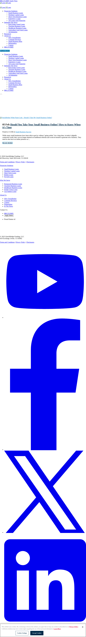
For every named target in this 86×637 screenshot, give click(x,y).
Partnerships (8, 204)
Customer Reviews (10, 200)
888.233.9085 (4, 1)
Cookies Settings (22, 633)
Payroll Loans (8, 177)
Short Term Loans (10, 173)
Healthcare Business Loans (13, 188)
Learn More (57, 629)
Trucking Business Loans (12, 186)
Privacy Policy (20, 162)
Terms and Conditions (7, 162)
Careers (6, 202)
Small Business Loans (11, 169)
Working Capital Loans (12, 171)
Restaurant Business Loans (13, 184)
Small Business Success (23, 132)
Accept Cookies (37, 633)
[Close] (82, 627)
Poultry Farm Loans (10, 189)
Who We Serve (5, 180)
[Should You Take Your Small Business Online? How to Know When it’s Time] (26, 118)
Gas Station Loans (10, 191)
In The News (8, 206)
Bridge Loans (8, 175)
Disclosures (30, 162)
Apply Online (9, 215)
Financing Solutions (6, 165)
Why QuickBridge (10, 199)
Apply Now (14, 1)
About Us (3, 195)
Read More (7, 143)
